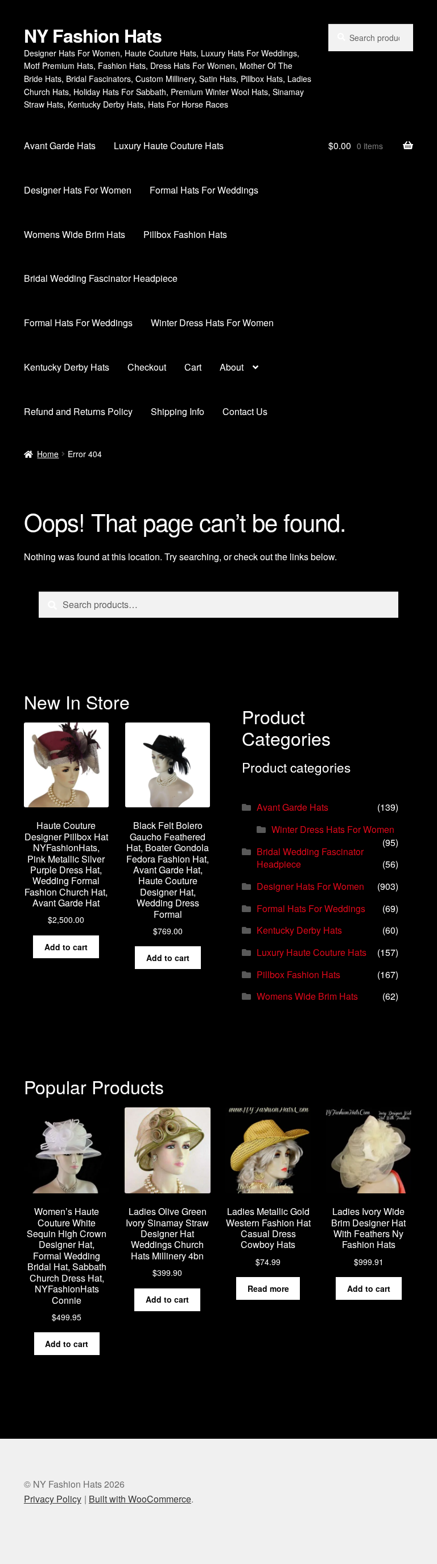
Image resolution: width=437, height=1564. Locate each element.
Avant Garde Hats (60, 145)
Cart (192, 366)
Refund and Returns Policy (78, 411)
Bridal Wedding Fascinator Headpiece (101, 278)
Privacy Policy (52, 1498)
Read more (268, 1288)
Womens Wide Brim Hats (74, 234)
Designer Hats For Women (77, 189)
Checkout (146, 366)
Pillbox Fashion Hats (185, 234)
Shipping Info (177, 411)
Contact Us (244, 411)
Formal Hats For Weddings (204, 189)
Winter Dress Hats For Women (212, 322)
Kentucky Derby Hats (66, 366)
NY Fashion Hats (93, 35)
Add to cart (66, 947)
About (232, 366)
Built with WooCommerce (140, 1498)
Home (48, 453)
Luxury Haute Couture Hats (169, 145)
